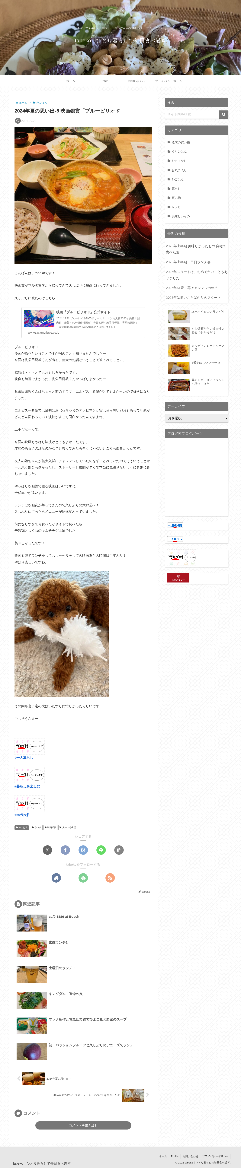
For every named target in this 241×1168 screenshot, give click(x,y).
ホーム (163, 1156)
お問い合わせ (190, 1156)
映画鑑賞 (51, 827)
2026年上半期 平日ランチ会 (188, 262)
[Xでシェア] (47, 850)
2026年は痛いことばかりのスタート (193, 298)
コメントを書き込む (83, 1125)
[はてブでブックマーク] (83, 850)
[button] (119, 850)
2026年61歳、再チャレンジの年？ (192, 288)
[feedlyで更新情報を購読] (83, 878)
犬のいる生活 (69, 827)
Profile (174, 1156)
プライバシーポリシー (215, 1156)
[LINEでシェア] (101, 850)
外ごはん (23, 827)
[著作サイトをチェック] (56, 878)
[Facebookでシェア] (65, 850)
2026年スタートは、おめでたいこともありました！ (197, 275)
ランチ (38, 827)
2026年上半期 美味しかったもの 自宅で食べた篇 (196, 249)
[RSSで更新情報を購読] (110, 878)
